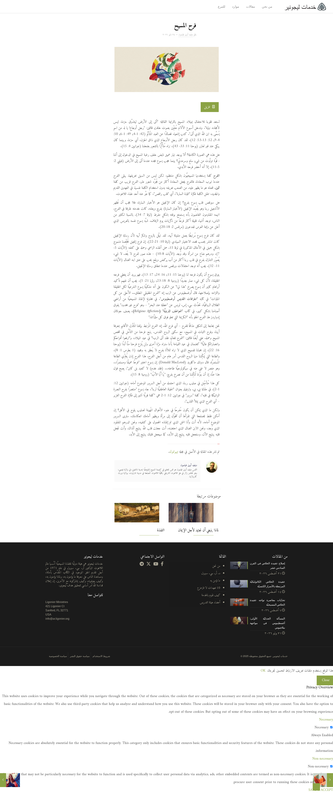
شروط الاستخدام (101, 656)
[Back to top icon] (316, 787)
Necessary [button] (326, 720)
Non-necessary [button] (322, 759)
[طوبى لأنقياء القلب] (10, 780)
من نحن (216, 566)
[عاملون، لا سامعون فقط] (323, 780)
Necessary (321, 728)
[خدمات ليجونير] (305, 6)
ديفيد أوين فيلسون (185, 34)
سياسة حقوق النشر (80, 656)
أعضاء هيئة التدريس (210, 602)
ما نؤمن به (215, 580)
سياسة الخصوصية (58, 656)
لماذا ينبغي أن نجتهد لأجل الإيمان (198, 530)
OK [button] (263, 671)
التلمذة (160, 530)
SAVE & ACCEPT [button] (321, 790)
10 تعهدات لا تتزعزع (208, 588)
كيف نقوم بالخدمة (211, 595)
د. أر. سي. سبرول (210, 573)
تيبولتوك (173, 452)
